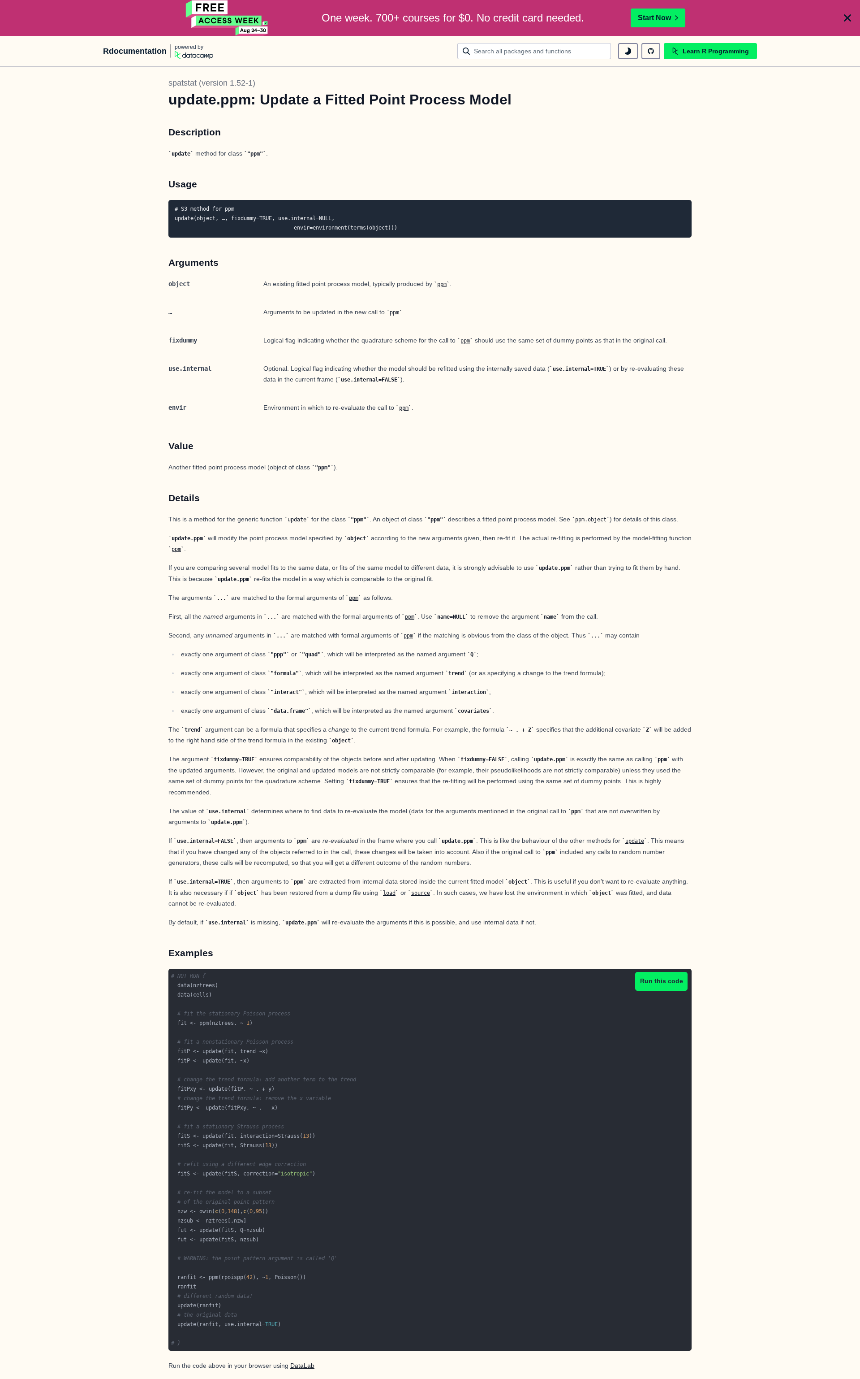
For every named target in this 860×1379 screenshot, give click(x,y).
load (389, 893)
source (420, 893)
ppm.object (590, 519)
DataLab (302, 1365)
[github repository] (650, 51)
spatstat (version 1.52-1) (211, 82)
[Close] (847, 18)
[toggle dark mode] (628, 51)
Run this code (661, 980)
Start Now (654, 18)
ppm (442, 284)
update (297, 519)
